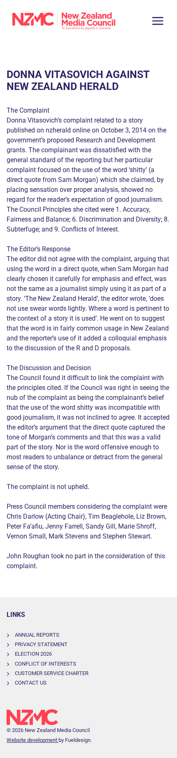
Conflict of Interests (45, 664)
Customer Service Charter (51, 673)
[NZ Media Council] (63, 21)
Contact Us (31, 683)
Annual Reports (37, 635)
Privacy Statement (41, 644)
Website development (32, 740)
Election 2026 (33, 654)
